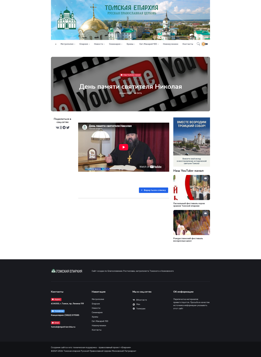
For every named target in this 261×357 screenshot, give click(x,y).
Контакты (188, 44)
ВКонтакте (141, 300)
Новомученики (170, 44)
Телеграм (140, 308)
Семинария (114, 44)
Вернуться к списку (155, 190)
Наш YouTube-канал (131, 75)
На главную (114, 80)
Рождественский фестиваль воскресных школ (188, 239)
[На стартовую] (55, 44)
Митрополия (67, 44)
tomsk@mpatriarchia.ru (63, 327)
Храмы (130, 44)
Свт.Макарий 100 (148, 44)
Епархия (84, 44)
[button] (197, 44)
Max (138, 304)
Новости (98, 44)
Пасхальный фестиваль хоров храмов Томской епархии (189, 204)
